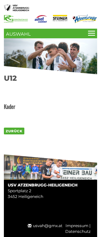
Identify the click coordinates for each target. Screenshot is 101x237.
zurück (14, 131)
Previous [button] (14, 52)
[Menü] (50, 33)
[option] (50, 56)
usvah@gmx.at (47, 225)
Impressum (77, 225)
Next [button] (86, 52)
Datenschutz (78, 231)
